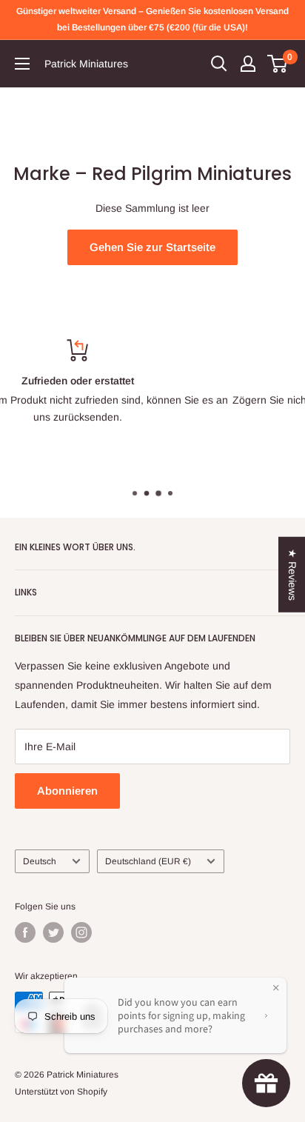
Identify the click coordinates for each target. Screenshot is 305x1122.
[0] (278, 64)
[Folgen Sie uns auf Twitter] (53, 932)
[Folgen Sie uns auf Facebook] (25, 932)
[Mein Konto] (248, 64)
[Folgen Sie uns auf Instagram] (81, 932)
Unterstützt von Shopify (61, 1091)
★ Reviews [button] (292, 574)
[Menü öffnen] (22, 64)
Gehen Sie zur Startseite (152, 247)
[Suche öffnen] (219, 64)
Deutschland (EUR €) (148, 861)
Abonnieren (67, 790)
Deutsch (39, 861)
